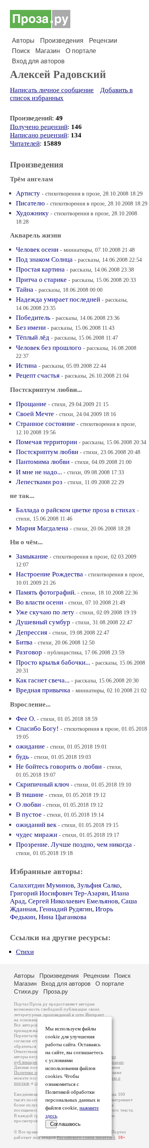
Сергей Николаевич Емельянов (73, 901)
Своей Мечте (35, 414)
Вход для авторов (38, 61)
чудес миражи (36, 834)
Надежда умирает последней (58, 299)
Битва (24, 642)
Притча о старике (41, 279)
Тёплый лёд (32, 337)
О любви (28, 804)
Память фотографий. (46, 592)
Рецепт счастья (38, 375)
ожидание (30, 746)
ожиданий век (36, 825)
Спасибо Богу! (37, 728)
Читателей (25, 143)
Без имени (31, 327)
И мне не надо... (39, 472)
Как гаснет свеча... (43, 680)
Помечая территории (46, 442)
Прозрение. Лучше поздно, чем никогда (74, 844)
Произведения (61, 40)
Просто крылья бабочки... (53, 662)
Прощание (31, 404)
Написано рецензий (38, 135)
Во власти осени (39, 602)
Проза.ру (55, 991)
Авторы (23, 40)
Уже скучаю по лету (45, 612)
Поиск (21, 51)
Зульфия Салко (98, 885)
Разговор (29, 652)
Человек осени (37, 249)
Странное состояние (45, 424)
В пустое (29, 814)
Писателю (30, 203)
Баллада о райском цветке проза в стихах (75, 510)
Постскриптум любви (47, 452)
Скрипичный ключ (42, 784)
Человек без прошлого (48, 348)
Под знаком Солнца (44, 259)
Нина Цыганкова (63, 917)
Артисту (28, 193)
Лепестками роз (39, 482)
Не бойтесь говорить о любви (59, 766)
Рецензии (103, 40)
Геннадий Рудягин (65, 909)
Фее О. (25, 718)
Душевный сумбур (43, 622)
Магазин (47, 51)
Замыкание (32, 556)
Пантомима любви (43, 462)
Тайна (24, 289)
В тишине (30, 794)
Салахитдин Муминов (42, 885)
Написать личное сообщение (52, 90)
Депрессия (31, 632)
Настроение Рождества (49, 574)
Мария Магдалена (42, 528)
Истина (26, 365)
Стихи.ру (26, 991)
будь (22, 756)
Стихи (25, 952)
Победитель (33, 317)
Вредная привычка (43, 690)
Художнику (32, 213)
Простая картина (40, 269)
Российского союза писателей (86, 1137)
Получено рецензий (39, 127)
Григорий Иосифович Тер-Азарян (59, 893)
